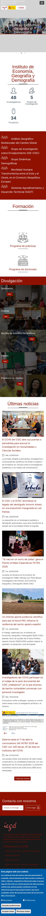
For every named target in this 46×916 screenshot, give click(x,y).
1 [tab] (21, 53)
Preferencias (30, 900)
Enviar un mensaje (11, 808)
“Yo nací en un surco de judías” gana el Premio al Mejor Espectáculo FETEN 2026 (22, 563)
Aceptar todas (8, 911)
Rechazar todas (23, 911)
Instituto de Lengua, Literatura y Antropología (21, 864)
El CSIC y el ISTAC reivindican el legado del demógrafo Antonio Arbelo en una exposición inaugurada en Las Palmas (22, 506)
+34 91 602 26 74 (9, 3)
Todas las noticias (22, 778)
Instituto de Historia (12, 860)
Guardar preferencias (11, 905)
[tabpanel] (23, 26)
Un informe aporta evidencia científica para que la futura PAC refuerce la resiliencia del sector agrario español (22, 621)
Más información (8, 895)
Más (9, 294)
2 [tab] (25, 53)
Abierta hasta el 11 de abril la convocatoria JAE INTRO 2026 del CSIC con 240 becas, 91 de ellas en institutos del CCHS (21, 745)
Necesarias (7, 900)
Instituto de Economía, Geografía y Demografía (22, 851)
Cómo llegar (31, 808)
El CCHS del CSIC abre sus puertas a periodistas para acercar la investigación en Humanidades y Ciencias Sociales (21, 445)
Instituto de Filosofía (12, 855)
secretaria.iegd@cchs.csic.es (13, 1)
